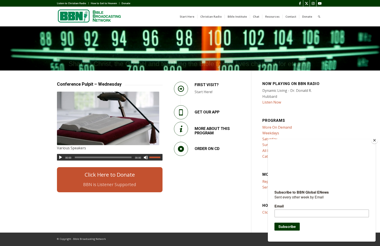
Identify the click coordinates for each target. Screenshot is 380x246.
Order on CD (207, 148)
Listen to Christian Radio (71, 3)
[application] (110, 157)
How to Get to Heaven (104, 3)
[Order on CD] (181, 149)
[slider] (156, 157)
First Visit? (207, 84)
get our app (207, 112)
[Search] (319, 16)
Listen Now (271, 102)
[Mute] (146, 157)
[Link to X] (306, 3)
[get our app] (181, 112)
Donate (126, 3)
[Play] (60, 157)
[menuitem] (73, 3)
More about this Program (212, 130)
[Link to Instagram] (313, 3)
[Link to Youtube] (319, 3)
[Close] (374, 140)
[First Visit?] (181, 89)
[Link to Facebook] (300, 3)
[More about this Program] (181, 129)
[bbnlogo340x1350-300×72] (90, 16)
